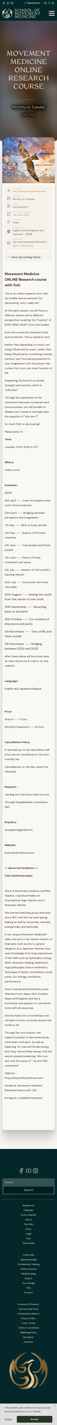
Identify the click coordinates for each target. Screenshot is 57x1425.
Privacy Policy (28, 1318)
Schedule (18, 196)
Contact (17, 239)
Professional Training (28, 1264)
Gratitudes (28, 1243)
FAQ (28, 1288)
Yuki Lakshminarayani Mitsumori (29, 191)
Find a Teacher (28, 1215)
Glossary (28, 1342)
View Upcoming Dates (25, 257)
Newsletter (33, 3)
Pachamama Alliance (28, 1314)
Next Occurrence (22, 212)
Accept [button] (35, 1419)
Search (28, 1278)
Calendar (28, 1210)
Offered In (18, 228)
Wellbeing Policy (28, 1332)
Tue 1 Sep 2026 (21, 214)
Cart (28, 1238)
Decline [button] (8, 1419)
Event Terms (28, 1323)
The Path (28, 1224)
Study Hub (28, 1255)
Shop (28, 1229)
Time (15, 204)
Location (18, 220)
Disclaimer (28, 1337)
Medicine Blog (28, 1274)
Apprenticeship (28, 1259)
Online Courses (28, 1269)
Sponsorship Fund (28, 1309)
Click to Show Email (23, 245)
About (28, 1219)
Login (28, 1234)
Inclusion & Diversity (28, 1304)
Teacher (17, 189)
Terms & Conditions (28, 1328)
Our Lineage (28, 1283)
